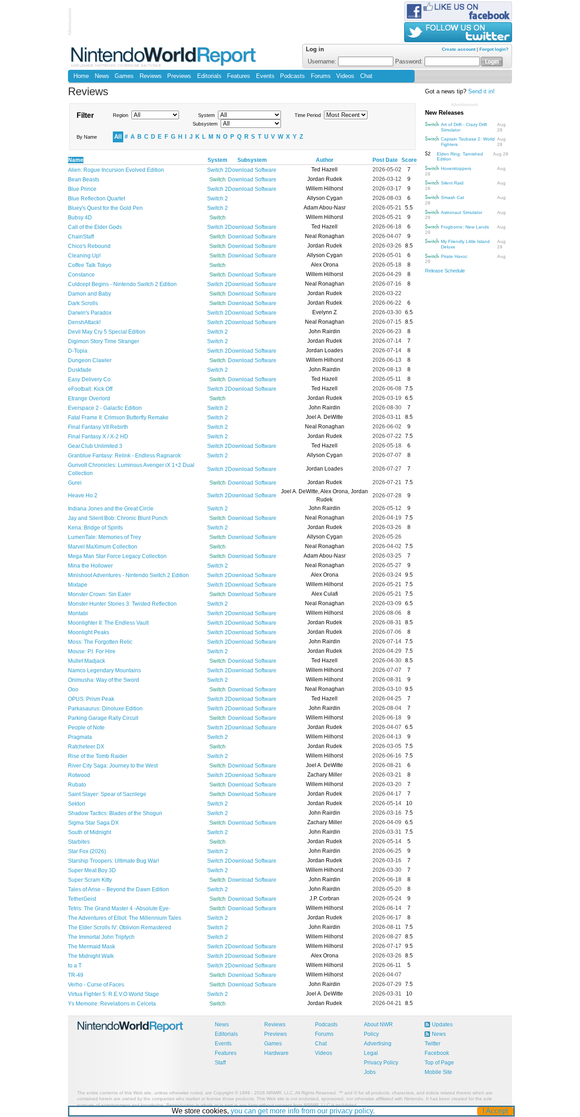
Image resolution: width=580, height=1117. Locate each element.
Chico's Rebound (89, 246)
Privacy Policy (381, 1062)
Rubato (77, 785)
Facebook (437, 1053)
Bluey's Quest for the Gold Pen (105, 208)
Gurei (75, 483)
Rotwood (79, 775)
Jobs (370, 1072)
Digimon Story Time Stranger (103, 341)
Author (325, 160)
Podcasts (292, 76)
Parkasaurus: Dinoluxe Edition (105, 708)
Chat (366, 76)
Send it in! (481, 91)
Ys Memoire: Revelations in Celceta (112, 1003)
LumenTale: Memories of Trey (104, 537)
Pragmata (80, 737)
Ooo (73, 689)
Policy (371, 1034)
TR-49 (75, 975)
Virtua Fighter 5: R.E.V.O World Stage (113, 994)
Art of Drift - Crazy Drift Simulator (464, 127)
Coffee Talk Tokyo (89, 265)
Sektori (76, 804)
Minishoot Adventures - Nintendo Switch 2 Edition (128, 575)
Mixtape (77, 585)
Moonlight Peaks (88, 632)
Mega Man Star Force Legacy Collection (117, 556)
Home (81, 76)
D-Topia (77, 351)
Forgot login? (493, 49)
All (118, 136)
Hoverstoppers (456, 168)
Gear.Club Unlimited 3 (95, 446)
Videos (345, 76)
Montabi (78, 613)
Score (409, 160)
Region (120, 115)
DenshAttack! (84, 322)
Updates (442, 1024)
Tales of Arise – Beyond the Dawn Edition (118, 889)
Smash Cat (452, 197)
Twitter (432, 1043)
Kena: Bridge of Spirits (95, 528)
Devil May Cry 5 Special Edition (106, 332)
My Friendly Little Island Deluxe (465, 244)
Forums (321, 76)
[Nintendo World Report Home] (164, 56)
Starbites (79, 842)
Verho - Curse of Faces (96, 984)
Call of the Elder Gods (95, 227)
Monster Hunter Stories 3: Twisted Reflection (122, 604)
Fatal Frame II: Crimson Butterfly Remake (118, 417)
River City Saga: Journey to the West (113, 765)
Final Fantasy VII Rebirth (98, 427)
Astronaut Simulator (461, 212)
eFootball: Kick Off (90, 389)
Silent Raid (452, 182)
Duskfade (80, 370)
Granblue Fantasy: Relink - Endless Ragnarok (124, 455)
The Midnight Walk (91, 956)
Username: (323, 61)
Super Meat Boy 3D (92, 870)
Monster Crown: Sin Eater (99, 594)
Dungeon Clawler (89, 360)
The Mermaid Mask (91, 946)
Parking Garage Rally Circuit (103, 718)
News (102, 76)
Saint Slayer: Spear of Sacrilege (107, 794)
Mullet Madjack (86, 661)
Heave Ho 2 (82, 495)
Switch (217, 179)
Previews (179, 76)
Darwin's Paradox (89, 313)
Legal (371, 1053)
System (206, 115)
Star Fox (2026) (87, 851)
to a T (75, 965)
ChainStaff (81, 236)
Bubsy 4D (80, 217)
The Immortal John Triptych (101, 937)
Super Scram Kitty (90, 880)
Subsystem (205, 123)
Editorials (209, 76)
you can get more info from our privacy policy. (303, 1111)
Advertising (378, 1043)
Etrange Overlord (89, 398)
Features (238, 76)
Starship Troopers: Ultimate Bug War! (113, 861)
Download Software (252, 170)
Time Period (308, 115)
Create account (458, 49)
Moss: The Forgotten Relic (100, 642)
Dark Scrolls (83, 303)
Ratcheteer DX (86, 746)
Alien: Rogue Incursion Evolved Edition (116, 170)
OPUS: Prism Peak (91, 699)
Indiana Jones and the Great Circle (111, 508)
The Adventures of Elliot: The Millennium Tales (124, 918)
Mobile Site (438, 1072)
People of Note (86, 727)
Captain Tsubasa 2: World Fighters (468, 141)
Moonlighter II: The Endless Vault (108, 623)
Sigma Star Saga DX (93, 823)
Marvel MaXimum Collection (102, 547)
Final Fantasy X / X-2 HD (98, 436)
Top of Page (439, 1062)
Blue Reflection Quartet (96, 198)
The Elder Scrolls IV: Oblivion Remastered (119, 927)
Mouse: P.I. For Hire (92, 651)
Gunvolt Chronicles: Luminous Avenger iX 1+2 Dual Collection (131, 469)
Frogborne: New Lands (465, 226)
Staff (220, 1062)
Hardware (276, 1053)
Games (124, 76)
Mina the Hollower (90, 566)
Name (75, 160)
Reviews (151, 76)
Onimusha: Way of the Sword (103, 680)
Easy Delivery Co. (90, 379)
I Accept (495, 1111)
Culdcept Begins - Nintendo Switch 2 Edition (122, 284)
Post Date (385, 160)
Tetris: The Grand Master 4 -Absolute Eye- (119, 908)
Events (265, 76)
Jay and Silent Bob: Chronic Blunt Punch (118, 518)
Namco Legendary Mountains (104, 670)
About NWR (378, 1024)
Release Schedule (445, 270)
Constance (81, 275)
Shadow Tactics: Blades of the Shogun (115, 813)
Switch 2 (217, 170)
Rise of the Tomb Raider (97, 756)
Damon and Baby (89, 294)
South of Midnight (89, 832)
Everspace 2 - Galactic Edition (105, 408)
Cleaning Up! (84, 256)
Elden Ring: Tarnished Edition (460, 156)
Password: (410, 61)
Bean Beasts (83, 179)
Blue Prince (82, 189)
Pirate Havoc (454, 256)
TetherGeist (82, 899)
